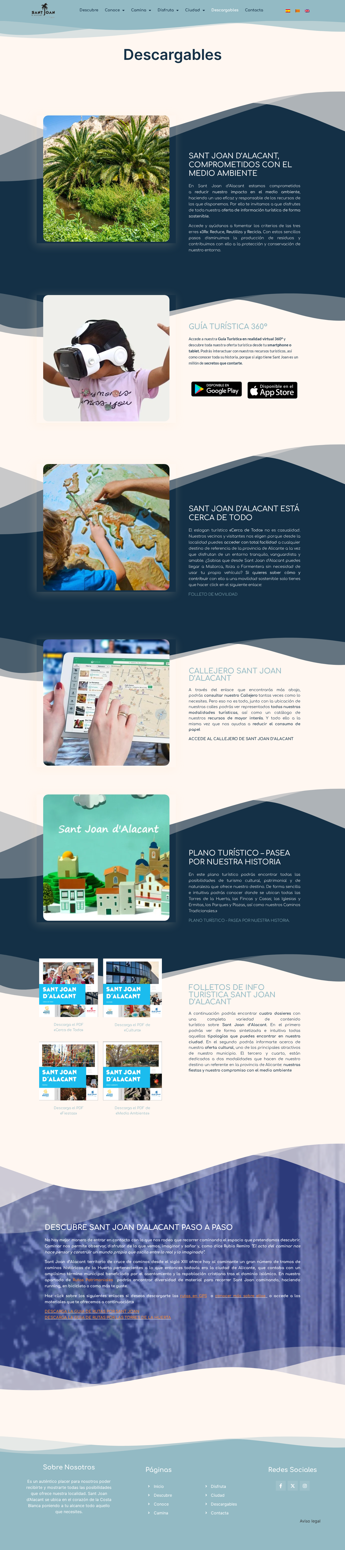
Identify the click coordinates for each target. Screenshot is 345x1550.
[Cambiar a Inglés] (307, 10)
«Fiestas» (68, 1113)
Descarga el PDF (69, 1025)
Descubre (89, 10)
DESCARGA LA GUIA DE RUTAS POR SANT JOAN (92, 1312)
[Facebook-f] (281, 1486)
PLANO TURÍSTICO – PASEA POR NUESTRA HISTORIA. (239, 920)
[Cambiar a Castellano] (288, 10)
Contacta (254, 10)
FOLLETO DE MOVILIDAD (213, 594)
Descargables (224, 10)
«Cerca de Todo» (68, 1030)
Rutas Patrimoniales (93, 1280)
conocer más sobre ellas (240, 1296)
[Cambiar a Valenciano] (297, 10)
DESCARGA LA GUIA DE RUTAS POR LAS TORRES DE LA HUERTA (108, 1318)
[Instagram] (305, 1486)
